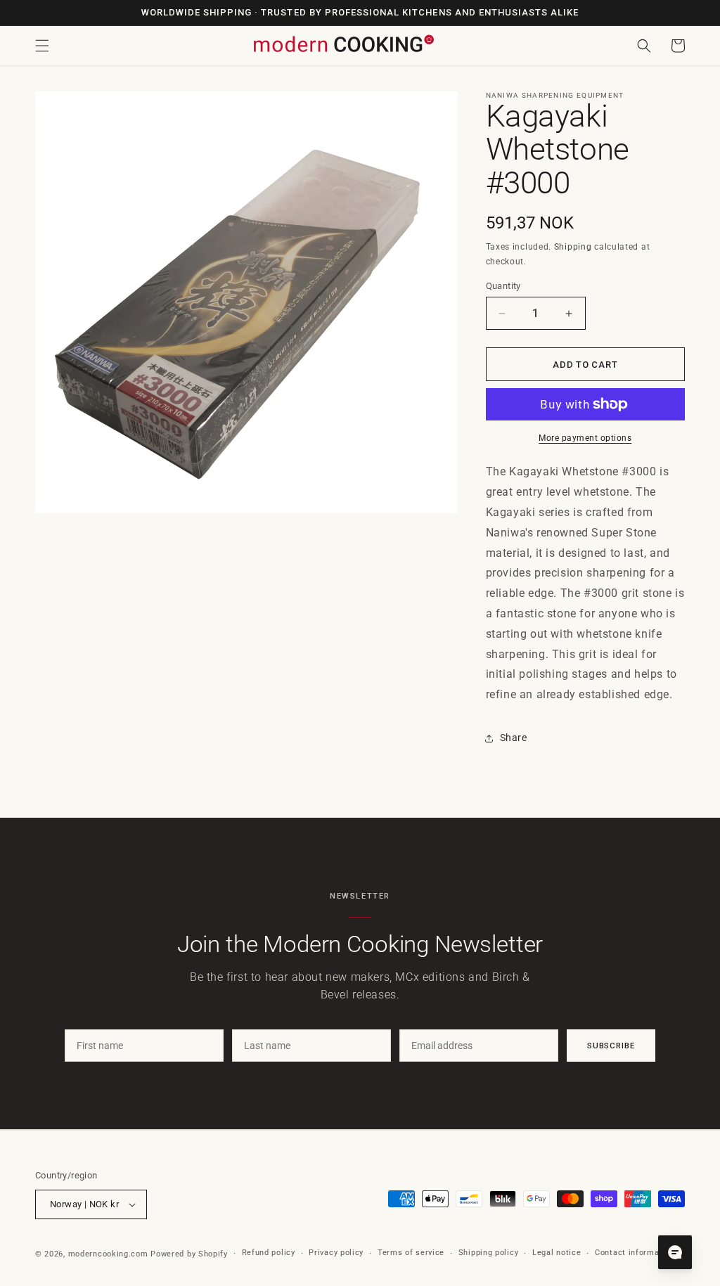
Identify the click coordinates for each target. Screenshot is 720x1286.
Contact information (634, 1252)
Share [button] (513, 737)
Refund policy (268, 1252)
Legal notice (556, 1252)
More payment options (585, 438)
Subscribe (611, 1045)
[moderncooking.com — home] (343, 45)
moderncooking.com (108, 1254)
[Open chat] (675, 1252)
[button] (42, 45)
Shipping (573, 247)
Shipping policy (488, 1252)
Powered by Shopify (189, 1254)
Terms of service (411, 1252)
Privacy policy (336, 1252)
